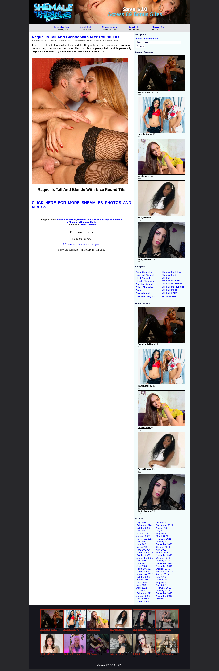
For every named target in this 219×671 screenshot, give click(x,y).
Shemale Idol (85, 27)
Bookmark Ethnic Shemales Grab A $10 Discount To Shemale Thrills (88, 40)
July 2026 (141, 522)
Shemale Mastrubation (173, 286)
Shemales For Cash (61, 27)
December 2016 (164, 563)
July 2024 (141, 541)
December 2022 (144, 571)
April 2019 (161, 549)
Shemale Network (109, 27)
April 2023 (141, 566)
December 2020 (164, 544)
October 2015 (163, 598)
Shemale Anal (84, 219)
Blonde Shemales (66, 219)
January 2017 (163, 560)
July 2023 (141, 560)
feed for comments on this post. (81, 244)
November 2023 (144, 552)
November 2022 (144, 574)
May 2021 (161, 533)
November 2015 (164, 596)
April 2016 (161, 585)
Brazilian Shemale (145, 284)
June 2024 (141, 544)
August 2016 (162, 574)
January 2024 (143, 549)
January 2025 (143, 536)
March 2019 (162, 552)
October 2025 (143, 528)
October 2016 (163, 568)
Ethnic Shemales (144, 287)
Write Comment (89, 224)
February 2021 (163, 539)
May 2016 (161, 582)
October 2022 (143, 577)
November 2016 (164, 566)
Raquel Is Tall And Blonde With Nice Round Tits (75, 37)
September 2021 (164, 525)
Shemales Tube (158, 27)
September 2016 (164, 571)
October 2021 (163, 522)
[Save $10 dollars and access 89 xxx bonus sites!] (109, 23)
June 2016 (161, 579)
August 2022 (142, 579)
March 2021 (162, 536)
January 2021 (163, 541)
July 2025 (141, 530)
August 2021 (162, 528)
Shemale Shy (134, 27)
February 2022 (144, 593)
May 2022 (141, 585)
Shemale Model (88, 222)
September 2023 (144, 558)
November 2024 (144, 539)
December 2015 (164, 593)
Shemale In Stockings (173, 283)
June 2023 (141, 563)
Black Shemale (143, 278)
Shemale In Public (171, 280)
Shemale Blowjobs (102, 219)
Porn (138, 290)
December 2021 (144, 598)
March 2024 (142, 547)
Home (139, 38)
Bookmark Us (151, 38)
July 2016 (161, 577)
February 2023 (144, 568)
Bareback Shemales (146, 275)
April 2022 (141, 588)
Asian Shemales (144, 272)
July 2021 (161, 530)
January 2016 (163, 590)
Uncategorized (169, 296)
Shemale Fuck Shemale (169, 276)
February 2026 (144, 525)
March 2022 (142, 590)
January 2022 (143, 596)
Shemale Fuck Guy (171, 272)
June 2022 (141, 582)
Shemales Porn (169, 293)
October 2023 (143, 555)
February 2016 (163, 588)
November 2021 (144, 601)
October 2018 (163, 558)
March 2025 (142, 533)
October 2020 (163, 547)
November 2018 (164, 555)
